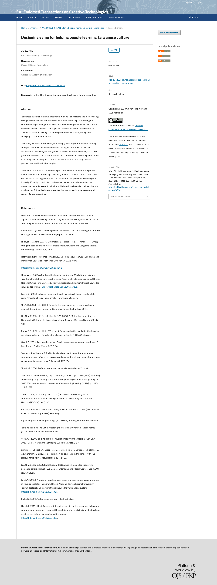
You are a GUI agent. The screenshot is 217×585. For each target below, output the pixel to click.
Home (19, 17)
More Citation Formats (121, 196)
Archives (58, 17)
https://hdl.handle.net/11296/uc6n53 (39, 491)
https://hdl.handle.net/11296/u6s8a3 (39, 517)
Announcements (116, 17)
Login (198, 2)
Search (194, 17)
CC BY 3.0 (123, 144)
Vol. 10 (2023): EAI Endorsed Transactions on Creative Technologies (73, 28)
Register (188, 2)
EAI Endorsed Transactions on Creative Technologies (62, 11)
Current (45, 17)
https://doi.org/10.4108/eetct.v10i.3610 (45, 85)
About (30, 17)
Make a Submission (169, 32)
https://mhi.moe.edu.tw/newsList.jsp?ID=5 (41, 267)
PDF (115, 50)
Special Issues (74, 17)
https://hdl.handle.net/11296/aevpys (59, 286)
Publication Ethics (95, 17)
